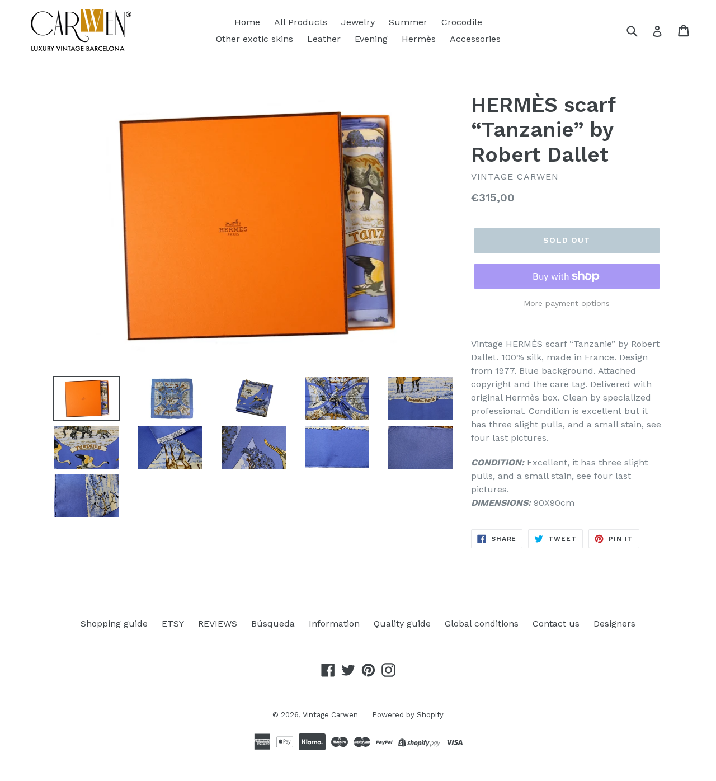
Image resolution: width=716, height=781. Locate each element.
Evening (371, 39)
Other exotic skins (254, 39)
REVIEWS (217, 623)
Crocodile (461, 22)
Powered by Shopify (408, 715)
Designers (614, 623)
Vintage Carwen (330, 715)
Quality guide (402, 623)
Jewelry (358, 22)
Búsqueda (273, 623)
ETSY (173, 623)
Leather (324, 39)
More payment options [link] (567, 303)
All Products (300, 22)
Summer (408, 22)
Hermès (419, 39)
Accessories (475, 39)
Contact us (556, 623)
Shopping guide (114, 623)
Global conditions (482, 623)
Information (334, 623)
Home (247, 22)
